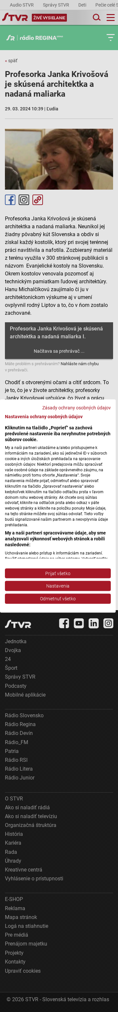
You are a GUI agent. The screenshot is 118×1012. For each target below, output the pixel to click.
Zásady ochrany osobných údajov (76, 407)
